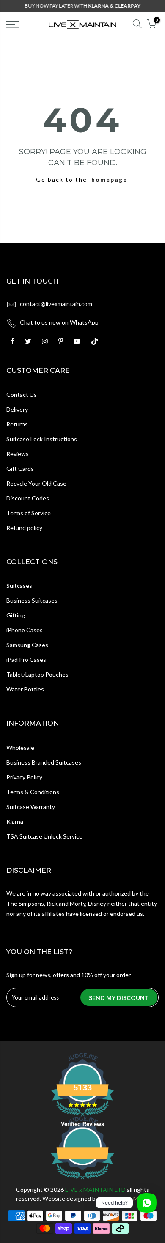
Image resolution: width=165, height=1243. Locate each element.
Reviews (17, 453)
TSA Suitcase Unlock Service (44, 836)
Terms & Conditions (32, 791)
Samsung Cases (27, 644)
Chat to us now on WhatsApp (59, 322)
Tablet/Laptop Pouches (37, 674)
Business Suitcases (32, 600)
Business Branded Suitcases (43, 762)
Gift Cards (20, 468)
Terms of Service (28, 512)
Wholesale (20, 747)
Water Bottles (25, 689)
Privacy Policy (24, 777)
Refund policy (24, 527)
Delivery (17, 409)
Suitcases (19, 585)
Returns (17, 424)
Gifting (15, 615)
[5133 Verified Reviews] (82, 1180)
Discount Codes (27, 498)
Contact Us (21, 394)
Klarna (14, 821)
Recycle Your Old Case (36, 483)
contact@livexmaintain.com (56, 303)
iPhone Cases (24, 630)
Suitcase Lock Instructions (41, 439)
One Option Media (124, 1198)
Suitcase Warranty (30, 806)
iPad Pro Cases (26, 659)
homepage (109, 179)
